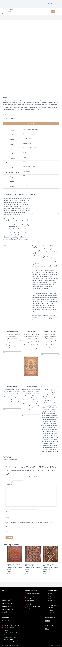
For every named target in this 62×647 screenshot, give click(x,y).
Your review (9, 484)
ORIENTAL (23, 126)
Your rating (9, 482)
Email (8, 517)
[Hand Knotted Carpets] (9, 10)
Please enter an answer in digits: (15, 527)
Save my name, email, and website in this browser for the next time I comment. (29, 522)
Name (8, 511)
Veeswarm (57, 645)
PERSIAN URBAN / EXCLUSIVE (36, 126)
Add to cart (31, 123)
